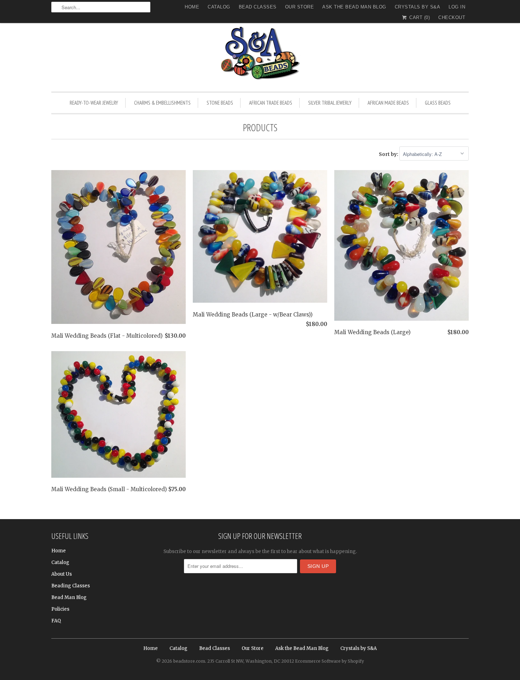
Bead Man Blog (69, 597)
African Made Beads (388, 102)
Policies (60, 609)
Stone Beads (220, 102)
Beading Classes (70, 586)
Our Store (299, 7)
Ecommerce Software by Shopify (329, 661)
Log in (457, 7)
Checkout (451, 17)
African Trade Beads (270, 102)
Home (192, 7)
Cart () (419, 17)
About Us (61, 574)
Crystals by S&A (417, 7)
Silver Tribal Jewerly (330, 102)
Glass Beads (438, 102)
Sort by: (389, 154)
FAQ (56, 621)
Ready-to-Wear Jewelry (94, 102)
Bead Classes (258, 7)
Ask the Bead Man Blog (354, 7)
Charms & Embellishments (162, 102)
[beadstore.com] (260, 55)
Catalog (219, 7)
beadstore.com (189, 661)
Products (260, 127)
